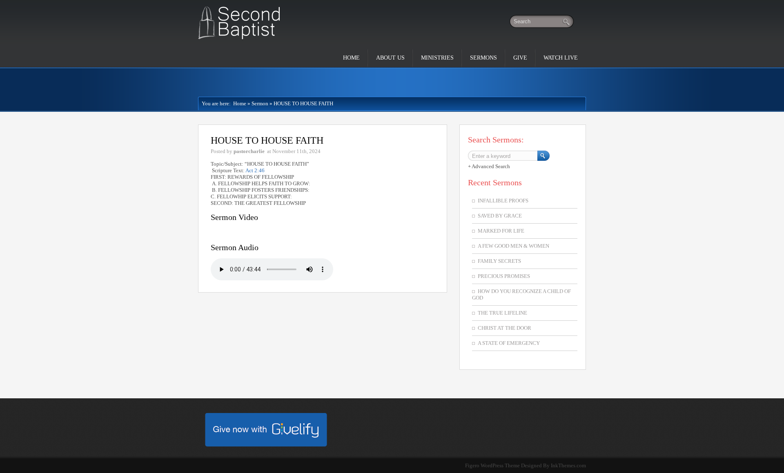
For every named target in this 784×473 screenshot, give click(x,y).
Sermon (260, 103)
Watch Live (560, 58)
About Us (390, 58)
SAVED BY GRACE (500, 216)
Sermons (483, 58)
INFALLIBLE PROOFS (503, 201)
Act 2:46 (255, 170)
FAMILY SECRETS (499, 261)
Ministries (437, 58)
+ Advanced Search (489, 166)
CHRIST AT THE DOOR (504, 328)
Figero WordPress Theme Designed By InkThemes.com (525, 465)
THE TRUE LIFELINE (502, 313)
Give (520, 58)
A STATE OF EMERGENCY (509, 343)
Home (351, 58)
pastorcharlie (249, 151)
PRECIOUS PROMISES (504, 276)
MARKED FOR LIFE (501, 231)
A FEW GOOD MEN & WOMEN (513, 246)
